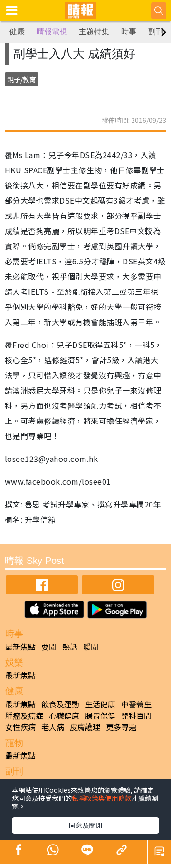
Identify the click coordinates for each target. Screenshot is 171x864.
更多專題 (121, 727)
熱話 (69, 646)
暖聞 (90, 646)
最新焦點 (20, 646)
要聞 (49, 646)
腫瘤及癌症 (24, 715)
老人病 (52, 727)
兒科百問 (136, 715)
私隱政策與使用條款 (102, 798)
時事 (128, 32)
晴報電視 (52, 32)
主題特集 (94, 32)
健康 (17, 32)
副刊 (155, 32)
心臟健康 (64, 715)
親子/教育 (21, 79)
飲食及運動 (60, 704)
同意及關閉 (85, 825)
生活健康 (100, 704)
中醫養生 (136, 704)
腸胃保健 (100, 715)
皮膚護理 (85, 727)
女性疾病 (20, 727)
